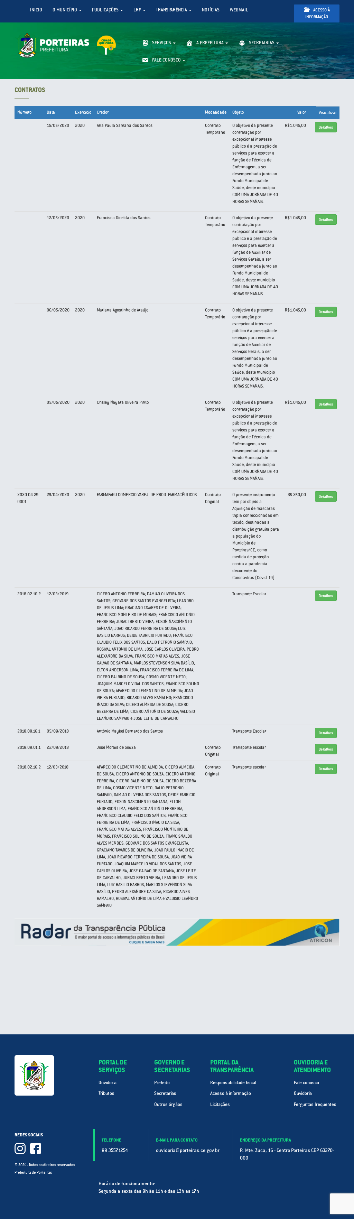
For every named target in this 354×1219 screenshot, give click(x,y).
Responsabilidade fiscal (233, 1083)
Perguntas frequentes (315, 1104)
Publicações (106, 10)
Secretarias (165, 1093)
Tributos (106, 1093)
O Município (65, 10)
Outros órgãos (168, 1104)
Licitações (220, 1104)
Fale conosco (306, 1083)
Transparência (172, 10)
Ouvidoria (108, 1083)
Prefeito (162, 1083)
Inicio (36, 10)
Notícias (211, 10)
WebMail (239, 10)
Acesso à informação (317, 13)
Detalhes (326, 127)
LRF (137, 10)
